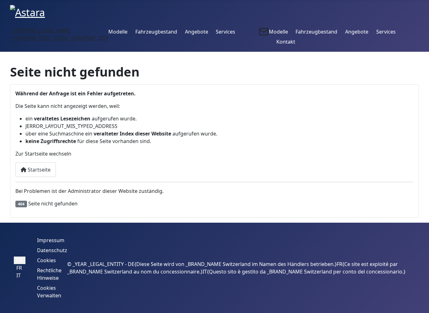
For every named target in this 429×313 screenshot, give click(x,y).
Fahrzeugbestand (156, 31)
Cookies (46, 260)
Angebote (196, 31)
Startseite (38, 169)
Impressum (50, 240)
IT (18, 275)
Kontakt (285, 41)
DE (19, 260)
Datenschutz (52, 250)
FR (19, 267)
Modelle (118, 31)
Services (225, 31)
